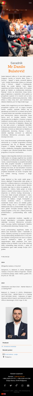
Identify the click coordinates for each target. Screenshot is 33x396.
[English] (5, 394)
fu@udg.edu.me (20, 376)
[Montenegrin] (2, 394)
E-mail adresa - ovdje (11, 354)
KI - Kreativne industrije (9, 346)
